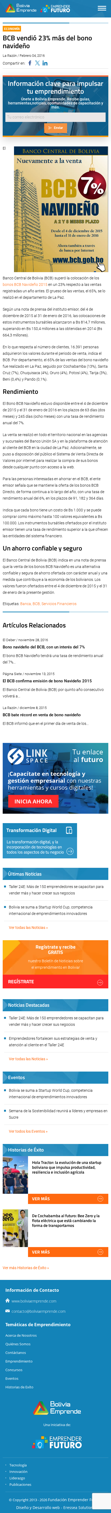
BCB (36, 604)
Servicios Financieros (59, 604)
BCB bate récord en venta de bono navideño (42, 714)
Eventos (11, 1378)
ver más (41, 1198)
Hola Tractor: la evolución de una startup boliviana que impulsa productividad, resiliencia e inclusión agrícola (66, 1167)
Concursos (13, 1369)
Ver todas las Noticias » (28, 927)
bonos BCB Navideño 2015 (25, 284)
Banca (25, 604)
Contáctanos (15, 1352)
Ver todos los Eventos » (28, 1131)
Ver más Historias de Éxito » (26, 1268)
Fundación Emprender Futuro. (75, 1499)
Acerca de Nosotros (21, 1335)
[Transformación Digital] (40, 840)
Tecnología (18, 1465)
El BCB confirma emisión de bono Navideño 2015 (47, 681)
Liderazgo (17, 1478)
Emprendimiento (19, 1361)
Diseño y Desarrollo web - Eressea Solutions (55, 1507)
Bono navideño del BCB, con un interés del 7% (44, 647)
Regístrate (21, 981)
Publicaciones (20, 1484)
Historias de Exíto (19, 1387)
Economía (12, 28)
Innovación (18, 1471)
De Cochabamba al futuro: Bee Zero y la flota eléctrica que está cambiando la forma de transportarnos (66, 1220)
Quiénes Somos (17, 1344)
